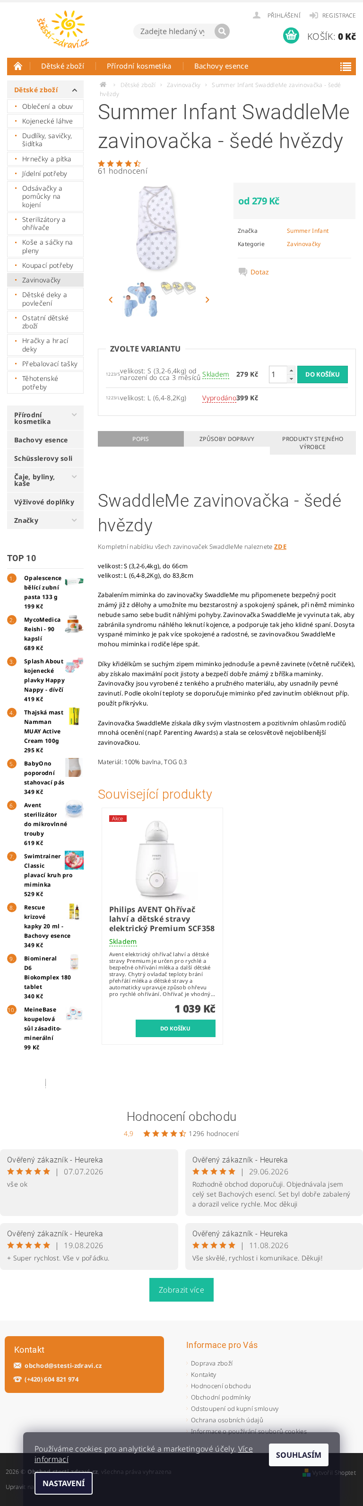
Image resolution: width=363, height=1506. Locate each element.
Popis (140, 439)
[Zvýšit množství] (291, 370)
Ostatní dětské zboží (45, 322)
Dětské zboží (62, 65)
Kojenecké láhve (47, 120)
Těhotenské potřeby (40, 382)
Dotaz (260, 272)
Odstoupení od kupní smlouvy (235, 1408)
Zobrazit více (181, 1290)
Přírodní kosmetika (139, 65)
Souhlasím (298, 1455)
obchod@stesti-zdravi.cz (63, 1366)
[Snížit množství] (291, 378)
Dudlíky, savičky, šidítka (47, 140)
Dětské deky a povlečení (44, 299)
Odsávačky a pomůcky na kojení (42, 196)
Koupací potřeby (48, 265)
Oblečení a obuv (47, 106)
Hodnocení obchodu (181, 1117)
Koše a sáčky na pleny (47, 246)
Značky (26, 520)
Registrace (339, 15)
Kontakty (203, 1374)
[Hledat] (222, 31)
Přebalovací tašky (50, 363)
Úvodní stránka (18, 65)
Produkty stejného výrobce (312, 443)
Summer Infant (307, 231)
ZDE (280, 546)
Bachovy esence (221, 65)
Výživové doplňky (44, 501)
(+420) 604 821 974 (51, 1379)
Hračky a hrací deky (45, 344)
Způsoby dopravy (226, 439)
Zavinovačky (41, 279)
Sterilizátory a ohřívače (44, 223)
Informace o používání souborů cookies (249, 1431)
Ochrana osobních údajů (227, 1420)
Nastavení (64, 1483)
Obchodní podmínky (221, 1397)
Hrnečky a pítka (47, 158)
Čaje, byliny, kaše (34, 480)
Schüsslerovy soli (43, 458)
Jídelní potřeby (45, 173)
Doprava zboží (212, 1363)
